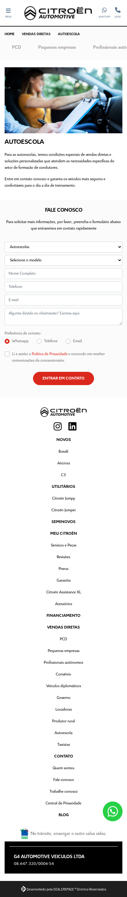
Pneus (63, 569)
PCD (63, 639)
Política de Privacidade (50, 354)
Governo (64, 698)
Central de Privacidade (63, 803)
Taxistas (63, 744)
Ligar (118, 17)
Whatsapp (20, 341)
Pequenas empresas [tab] (57, 47)
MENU (8, 17)
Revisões (63, 557)
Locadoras (63, 709)
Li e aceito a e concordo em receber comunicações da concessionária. (58, 357)
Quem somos (63, 768)
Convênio (63, 674)
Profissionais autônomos (63, 662)
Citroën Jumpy (63, 498)
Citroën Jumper (63, 510)
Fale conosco (63, 780)
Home (9, 34)
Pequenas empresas (64, 651)
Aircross (63, 463)
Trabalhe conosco (64, 791)
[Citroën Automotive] (58, 13)
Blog (64, 815)
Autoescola (63, 733)
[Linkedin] (70, 426)
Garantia (64, 580)
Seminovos (63, 522)
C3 (63, 475)
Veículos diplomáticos (63, 686)
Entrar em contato (63, 378)
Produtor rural (63, 721)
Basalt (63, 451)
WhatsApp (104, 17)
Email (77, 341)
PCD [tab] (16, 47)
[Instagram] (56, 426)
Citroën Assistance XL (63, 592)
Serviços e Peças (63, 545)
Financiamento (63, 615)
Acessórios (63, 604)
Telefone (51, 341)
